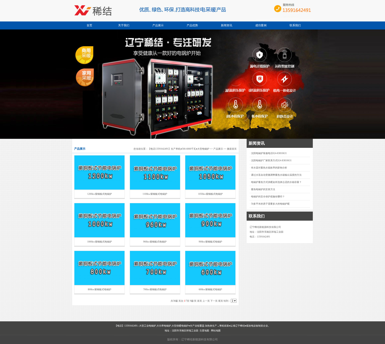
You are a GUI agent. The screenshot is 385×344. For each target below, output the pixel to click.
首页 (89, 25)
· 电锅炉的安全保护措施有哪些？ (267, 196)
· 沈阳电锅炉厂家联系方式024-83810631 (271, 160)
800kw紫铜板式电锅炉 (99, 289)
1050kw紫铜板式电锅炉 (210, 194)
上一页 (206, 300)
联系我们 (295, 25)
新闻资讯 (226, 25)
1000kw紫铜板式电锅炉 (99, 241)
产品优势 (192, 25)
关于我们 (123, 25)
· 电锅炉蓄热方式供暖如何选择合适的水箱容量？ (276, 182)
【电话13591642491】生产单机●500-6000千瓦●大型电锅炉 (178, 148)
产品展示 (158, 25)
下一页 (214, 300)
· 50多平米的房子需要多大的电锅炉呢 (270, 203)
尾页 (220, 300)
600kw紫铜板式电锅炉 (210, 289)
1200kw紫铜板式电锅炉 (99, 194)
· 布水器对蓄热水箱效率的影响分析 (268, 167)
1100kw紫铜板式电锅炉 (155, 194)
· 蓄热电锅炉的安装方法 (262, 189)
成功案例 (260, 25)
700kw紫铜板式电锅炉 (155, 289)
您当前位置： (141, 148)
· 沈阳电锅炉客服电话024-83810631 (268, 153)
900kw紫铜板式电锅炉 (210, 241)
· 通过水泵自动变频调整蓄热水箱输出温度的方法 (276, 175)
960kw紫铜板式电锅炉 (155, 241)
